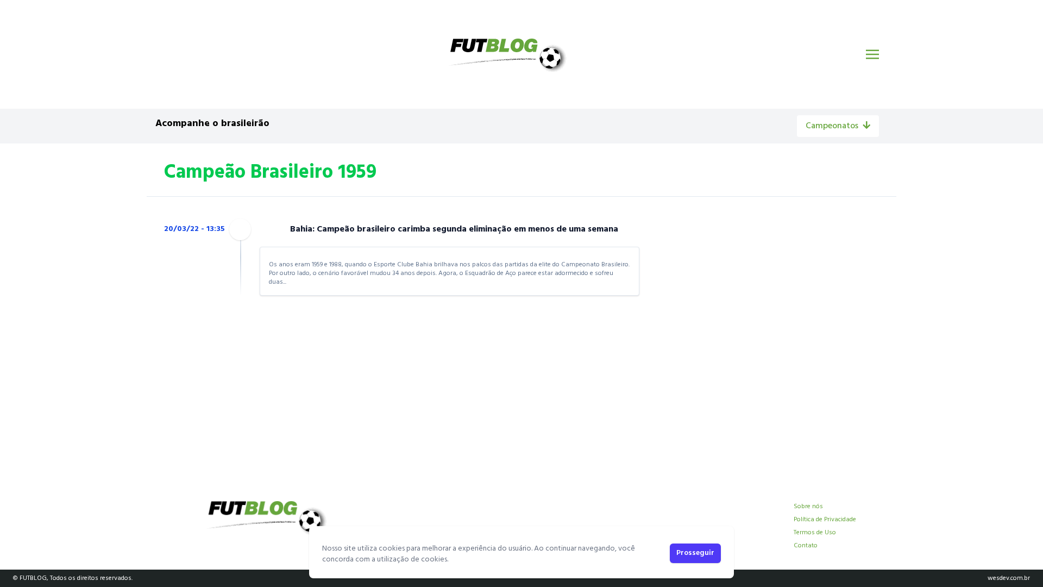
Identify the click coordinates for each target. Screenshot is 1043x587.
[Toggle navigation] (872, 54)
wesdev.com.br (1009, 578)
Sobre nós (808, 506)
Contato (806, 545)
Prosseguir (695, 553)
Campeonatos (832, 126)
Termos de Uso (815, 532)
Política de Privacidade (825, 519)
